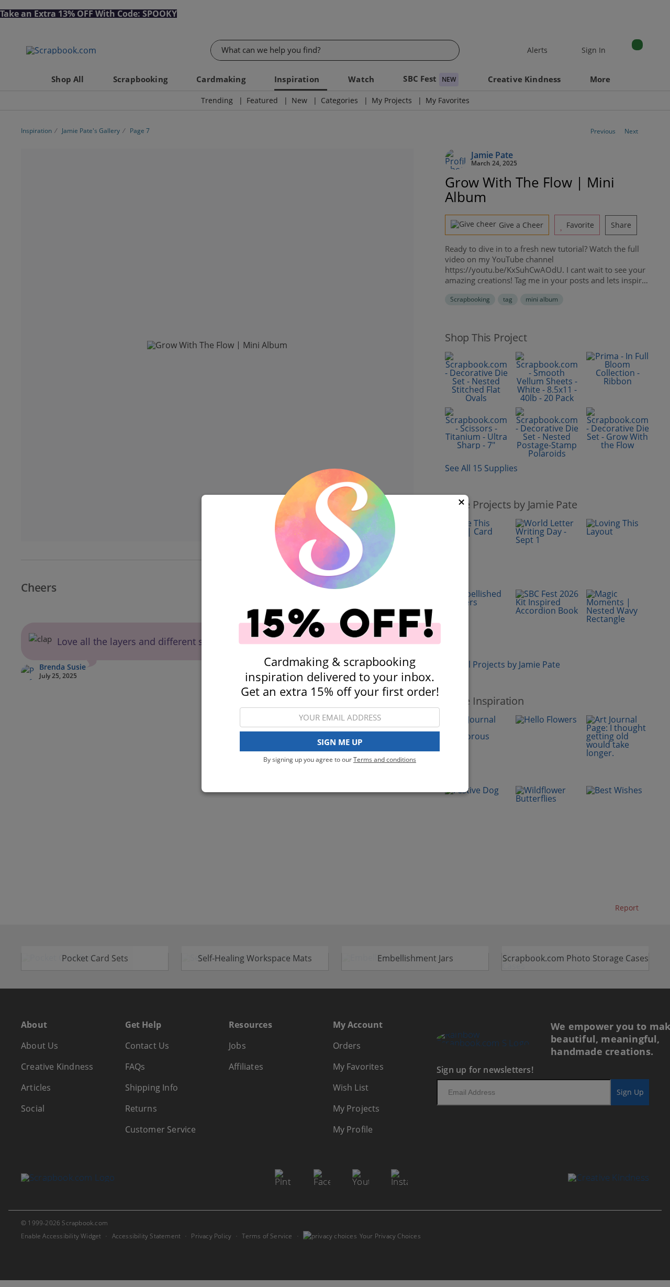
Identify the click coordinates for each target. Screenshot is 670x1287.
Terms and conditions (384, 759)
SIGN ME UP (339, 742)
